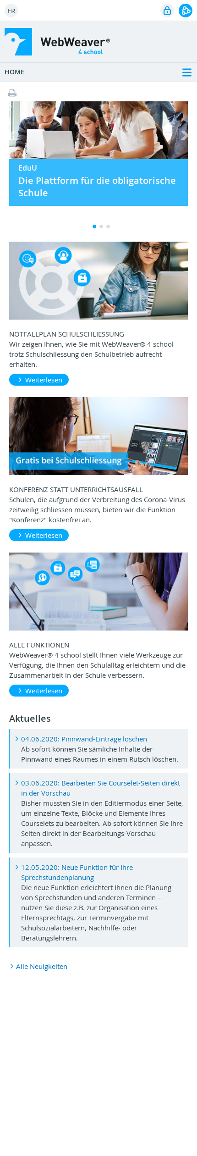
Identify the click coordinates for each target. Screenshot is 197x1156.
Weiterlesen (43, 379)
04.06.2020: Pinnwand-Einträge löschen (84, 738)
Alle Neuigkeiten (41, 966)
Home (14, 71)
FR (11, 10)
